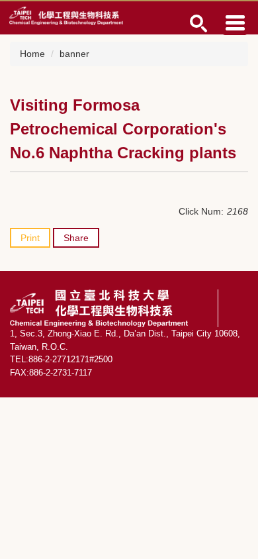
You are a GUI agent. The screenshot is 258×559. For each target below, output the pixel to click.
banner (74, 53)
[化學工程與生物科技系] (66, 15)
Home (32, 53)
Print (30, 237)
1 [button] (199, 23)
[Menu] (235, 22)
